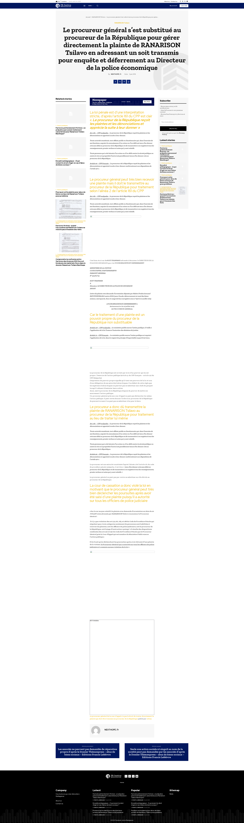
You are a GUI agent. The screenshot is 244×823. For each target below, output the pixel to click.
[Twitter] (185, 1)
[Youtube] (187, 1)
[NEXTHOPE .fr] (97, 730)
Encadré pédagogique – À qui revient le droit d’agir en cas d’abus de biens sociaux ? (70, 163)
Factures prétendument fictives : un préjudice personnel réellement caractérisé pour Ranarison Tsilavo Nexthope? (70, 131)
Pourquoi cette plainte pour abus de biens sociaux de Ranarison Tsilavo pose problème (70, 194)
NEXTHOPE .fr (116, 74)
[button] (97, 5)
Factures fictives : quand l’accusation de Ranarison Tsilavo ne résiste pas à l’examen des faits (70, 228)
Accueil (88, 17)
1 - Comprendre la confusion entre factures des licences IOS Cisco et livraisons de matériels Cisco (71, 222)
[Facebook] (180, 1)
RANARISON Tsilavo (98, 17)
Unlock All (173, 128)
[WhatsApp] (128, 82)
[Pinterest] (124, 82)
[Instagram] (182, 1)
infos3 (149, 719)
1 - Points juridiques (62, 125)
